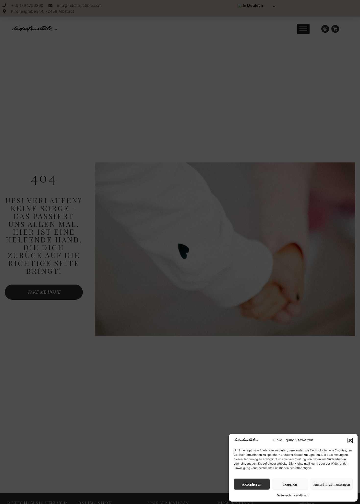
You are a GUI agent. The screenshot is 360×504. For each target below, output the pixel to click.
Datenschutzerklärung (293, 495)
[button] (350, 440)
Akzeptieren (251, 484)
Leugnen (290, 484)
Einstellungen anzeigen (331, 484)
